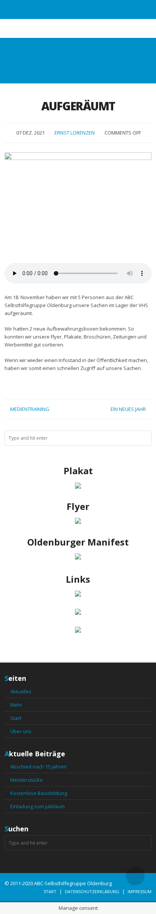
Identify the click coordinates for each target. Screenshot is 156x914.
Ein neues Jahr (128, 409)
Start (15, 718)
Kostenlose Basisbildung (38, 793)
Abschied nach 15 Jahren (38, 766)
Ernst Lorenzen (75, 132)
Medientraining (29, 409)
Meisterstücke (26, 779)
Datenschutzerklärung (92, 891)
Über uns (20, 731)
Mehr (16, 704)
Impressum (139, 891)
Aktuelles (20, 691)
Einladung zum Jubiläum (37, 806)
